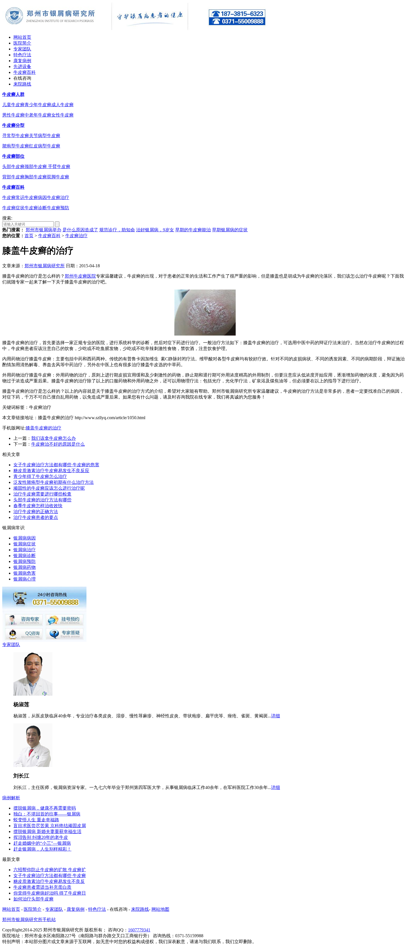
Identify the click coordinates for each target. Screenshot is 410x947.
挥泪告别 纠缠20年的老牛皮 (40, 837)
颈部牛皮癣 (36, 166)
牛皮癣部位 (13, 156)
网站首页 (22, 37)
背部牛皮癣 (13, 176)
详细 (275, 715)
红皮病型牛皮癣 (44, 146)
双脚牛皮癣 (58, 176)
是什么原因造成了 (80, 229)
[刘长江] (32, 765)
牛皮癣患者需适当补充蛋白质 (42, 887)
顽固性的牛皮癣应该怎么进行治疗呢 (49, 488)
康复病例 (22, 60)
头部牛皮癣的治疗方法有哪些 (42, 499)
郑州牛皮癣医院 (80, 276)
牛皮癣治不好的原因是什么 (58, 444)
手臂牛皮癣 (59, 166)
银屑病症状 (24, 544)
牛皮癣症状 (13, 207)
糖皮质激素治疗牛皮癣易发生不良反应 (51, 470)
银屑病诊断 (24, 555)
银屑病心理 (24, 579)
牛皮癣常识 (13, 197)
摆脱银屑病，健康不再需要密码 (44, 808)
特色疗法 (22, 54)
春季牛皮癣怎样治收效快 (37, 505)
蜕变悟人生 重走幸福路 (36, 819)
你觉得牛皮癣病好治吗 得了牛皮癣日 (49, 893)
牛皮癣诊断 (36, 207)
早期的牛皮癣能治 (193, 229)
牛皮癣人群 (13, 94)
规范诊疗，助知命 (117, 229)
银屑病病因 (24, 538)
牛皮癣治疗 (58, 197)
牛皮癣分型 (13, 125)
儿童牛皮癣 (13, 104)
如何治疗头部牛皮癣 (33, 899)
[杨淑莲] (32, 694)
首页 (29, 235)
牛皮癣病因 (36, 197)
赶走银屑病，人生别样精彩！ (42, 849)
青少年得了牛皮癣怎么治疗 (40, 476)
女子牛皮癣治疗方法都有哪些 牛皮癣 (49, 875)
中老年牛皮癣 (38, 115)
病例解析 (11, 797)
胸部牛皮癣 (36, 176)
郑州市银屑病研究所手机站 (29, 919)
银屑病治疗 (24, 549)
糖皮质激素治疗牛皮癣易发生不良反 (49, 881)
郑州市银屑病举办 (43, 229)
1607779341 (139, 929)
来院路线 (22, 84)
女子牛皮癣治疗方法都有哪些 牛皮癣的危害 (56, 464)
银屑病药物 (24, 567)
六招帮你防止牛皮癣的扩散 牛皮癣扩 (49, 869)
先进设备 (22, 66)
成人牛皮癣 (62, 104)
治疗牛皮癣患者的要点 (35, 517)
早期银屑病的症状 (230, 229)
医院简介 (22, 43)
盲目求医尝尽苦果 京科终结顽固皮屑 (49, 825)
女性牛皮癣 (62, 115)
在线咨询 (22, 78)
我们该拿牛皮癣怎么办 (53, 438)
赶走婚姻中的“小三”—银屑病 (42, 843)
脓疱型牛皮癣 (15, 146)
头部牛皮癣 (13, 166)
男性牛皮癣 (13, 115)
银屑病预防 (24, 561)
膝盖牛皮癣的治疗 (43, 428)
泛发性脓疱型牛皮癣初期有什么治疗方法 (53, 482)
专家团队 (22, 49)
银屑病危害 (24, 573)
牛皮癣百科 (24, 72)
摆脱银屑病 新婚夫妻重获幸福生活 (47, 831)
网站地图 (160, 909)
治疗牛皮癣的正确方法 (35, 511)
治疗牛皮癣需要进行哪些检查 (42, 494)
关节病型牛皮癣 (44, 135)
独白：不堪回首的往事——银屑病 (46, 814)
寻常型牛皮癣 (15, 135)
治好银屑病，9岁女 (155, 229)
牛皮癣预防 (58, 207)
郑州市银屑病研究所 (45, 265)
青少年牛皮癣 (38, 104)
